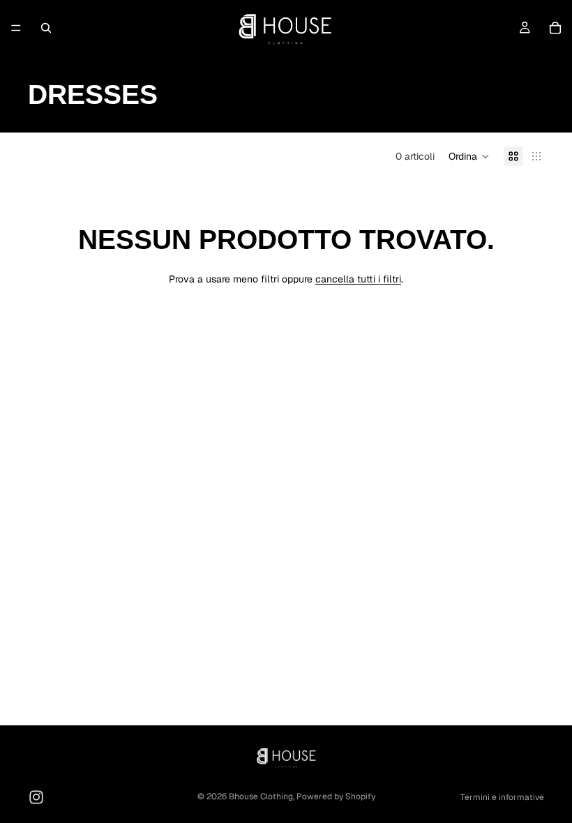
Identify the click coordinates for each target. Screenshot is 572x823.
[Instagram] (36, 797)
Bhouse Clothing (261, 796)
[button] (469, 156)
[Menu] (16, 28)
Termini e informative (502, 797)
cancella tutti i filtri (358, 279)
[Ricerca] (46, 28)
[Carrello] (555, 28)
